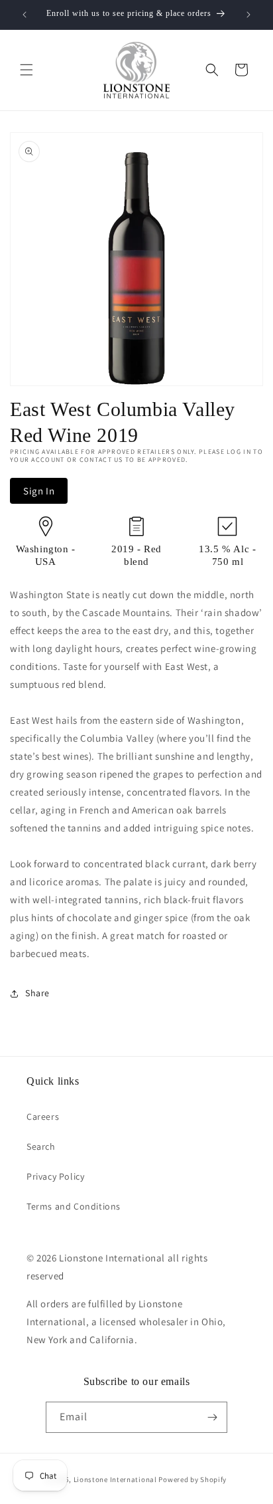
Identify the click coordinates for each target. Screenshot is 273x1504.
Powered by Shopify (192, 1479)
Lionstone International (115, 1479)
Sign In (38, 490)
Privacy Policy (55, 1176)
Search (41, 1146)
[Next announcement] (248, 14)
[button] (26, 69)
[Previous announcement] (24, 14)
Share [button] (37, 993)
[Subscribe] (212, 1417)
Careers (43, 1117)
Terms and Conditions (74, 1206)
